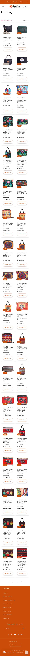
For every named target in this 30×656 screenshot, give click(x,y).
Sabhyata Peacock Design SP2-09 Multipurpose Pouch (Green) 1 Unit (22, 162)
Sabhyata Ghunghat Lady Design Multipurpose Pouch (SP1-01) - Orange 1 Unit (22, 317)
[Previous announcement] (3, 2)
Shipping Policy (7, 614)
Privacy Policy (7, 607)
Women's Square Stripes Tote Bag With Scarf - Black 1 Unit (8, 39)
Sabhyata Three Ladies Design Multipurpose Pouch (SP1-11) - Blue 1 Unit (22, 100)
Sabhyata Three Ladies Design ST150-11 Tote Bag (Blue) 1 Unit (7, 99)
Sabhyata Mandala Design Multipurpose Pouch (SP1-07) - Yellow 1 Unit (22, 285)
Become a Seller (7, 596)
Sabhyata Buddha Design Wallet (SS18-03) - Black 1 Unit (8, 502)
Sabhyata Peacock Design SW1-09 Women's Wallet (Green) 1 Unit (22, 131)
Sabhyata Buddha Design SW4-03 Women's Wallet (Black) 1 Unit (7, 532)
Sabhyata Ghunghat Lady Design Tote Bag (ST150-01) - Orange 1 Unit (8, 316)
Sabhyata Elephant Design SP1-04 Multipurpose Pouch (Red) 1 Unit (8, 471)
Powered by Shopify (15, 650)
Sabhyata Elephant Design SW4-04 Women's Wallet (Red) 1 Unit (22, 409)
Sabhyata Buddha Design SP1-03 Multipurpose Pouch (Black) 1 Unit (8, 563)
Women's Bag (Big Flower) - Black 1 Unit (21, 69)
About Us (5, 593)
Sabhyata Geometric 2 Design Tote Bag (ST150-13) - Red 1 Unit (22, 348)
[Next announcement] (27, 2)
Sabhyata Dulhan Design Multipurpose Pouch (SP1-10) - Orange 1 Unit (22, 502)
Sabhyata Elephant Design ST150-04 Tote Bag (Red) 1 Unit (22, 440)
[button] (3, 6)
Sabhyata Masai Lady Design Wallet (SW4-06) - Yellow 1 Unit (8, 224)
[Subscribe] (23, 628)
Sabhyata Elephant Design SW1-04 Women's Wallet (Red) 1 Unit (8, 440)
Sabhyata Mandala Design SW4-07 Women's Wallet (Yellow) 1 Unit (8, 254)
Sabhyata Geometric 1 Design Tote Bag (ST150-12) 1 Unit (22, 379)
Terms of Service (7, 604)
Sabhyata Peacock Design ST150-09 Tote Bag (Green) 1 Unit (7, 162)
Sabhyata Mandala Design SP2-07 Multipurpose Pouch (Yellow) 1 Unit (8, 285)
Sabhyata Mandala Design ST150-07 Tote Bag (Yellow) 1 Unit (22, 254)
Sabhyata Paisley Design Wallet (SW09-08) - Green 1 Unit (22, 193)
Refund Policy (7, 611)
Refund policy (24, 650)
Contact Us (6, 618)
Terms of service (19, 652)
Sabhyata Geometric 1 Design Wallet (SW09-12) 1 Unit (8, 379)
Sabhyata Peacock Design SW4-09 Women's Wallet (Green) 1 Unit (7, 131)
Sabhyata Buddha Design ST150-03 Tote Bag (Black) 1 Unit (21, 532)
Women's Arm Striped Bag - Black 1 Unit (8, 69)
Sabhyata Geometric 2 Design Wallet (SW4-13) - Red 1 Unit (8, 348)
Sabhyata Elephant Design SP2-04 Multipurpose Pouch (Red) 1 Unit (22, 471)
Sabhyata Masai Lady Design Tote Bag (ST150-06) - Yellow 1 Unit (21, 224)
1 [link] (8, 582)
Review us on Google (9, 600)
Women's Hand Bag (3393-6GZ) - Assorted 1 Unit (22, 39)
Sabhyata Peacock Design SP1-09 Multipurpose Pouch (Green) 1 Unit (8, 193)
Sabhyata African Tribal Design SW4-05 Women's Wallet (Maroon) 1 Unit (22, 563)
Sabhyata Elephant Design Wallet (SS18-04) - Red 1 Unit (8, 409)
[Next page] (21, 582)
